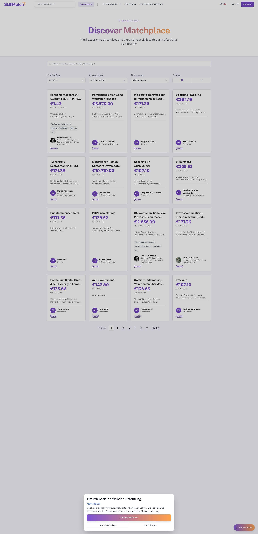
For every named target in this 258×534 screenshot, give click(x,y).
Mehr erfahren (93, 504)
